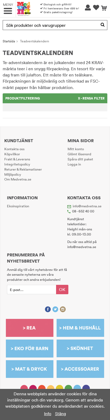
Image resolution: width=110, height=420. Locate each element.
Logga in (74, 164)
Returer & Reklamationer (23, 169)
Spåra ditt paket (80, 159)
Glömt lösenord (79, 154)
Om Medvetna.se (17, 179)
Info (47, 413)
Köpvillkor (12, 154)
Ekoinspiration (18, 206)
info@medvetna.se (87, 206)
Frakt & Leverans (17, 159)
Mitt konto (76, 149)
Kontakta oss (14, 149)
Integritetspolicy (17, 164)
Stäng (60, 413)
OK (62, 289)
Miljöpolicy (12, 174)
